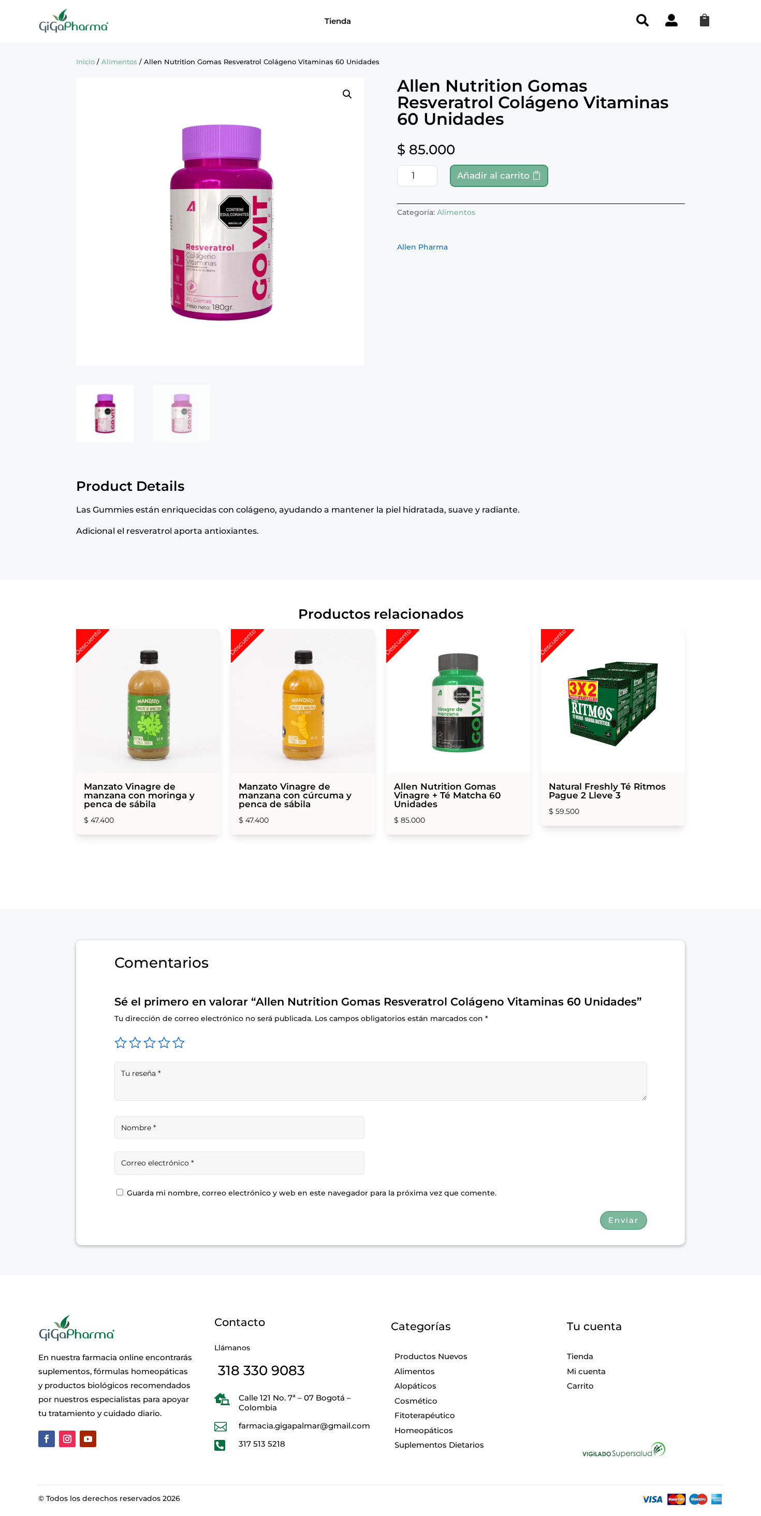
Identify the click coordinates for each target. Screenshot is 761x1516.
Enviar (623, 1220)
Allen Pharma (422, 247)
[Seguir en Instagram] (67, 1439)
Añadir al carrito (493, 175)
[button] (347, 94)
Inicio (85, 62)
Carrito (580, 1386)
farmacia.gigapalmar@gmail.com (304, 1426)
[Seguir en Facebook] (46, 1439)
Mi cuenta (586, 1371)
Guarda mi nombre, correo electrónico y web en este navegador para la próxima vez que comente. (311, 1193)
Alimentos (119, 62)
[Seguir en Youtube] (88, 1439)
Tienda (338, 21)
